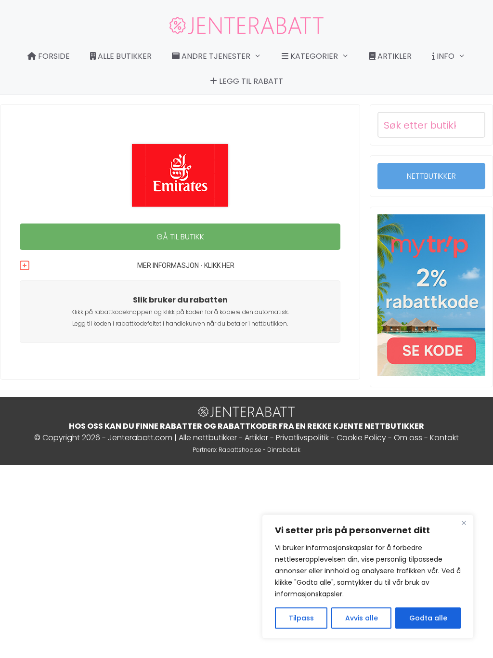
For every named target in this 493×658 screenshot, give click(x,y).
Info (444, 56)
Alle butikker (124, 56)
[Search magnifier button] (472, 125)
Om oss (408, 437)
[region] (368, 576)
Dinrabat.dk (283, 450)
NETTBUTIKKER (431, 176)
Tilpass (301, 618)
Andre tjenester (215, 56)
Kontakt (444, 437)
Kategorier (313, 56)
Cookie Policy (361, 437)
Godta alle (428, 618)
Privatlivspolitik (302, 437)
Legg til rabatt (250, 81)
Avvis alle (361, 618)
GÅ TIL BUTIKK (180, 236)
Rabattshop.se (240, 450)
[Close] (463, 522)
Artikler (394, 56)
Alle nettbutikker (208, 437)
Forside (53, 56)
